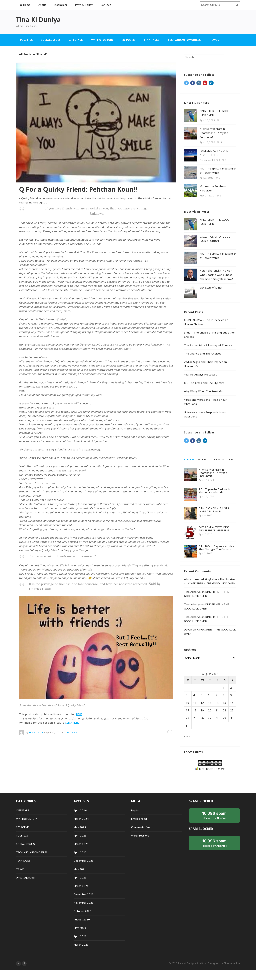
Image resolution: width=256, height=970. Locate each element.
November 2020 (84, 902)
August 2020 (82, 919)
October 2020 (82, 911)
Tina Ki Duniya (186, 963)
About (42, 5)
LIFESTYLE (76, 40)
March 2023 (81, 844)
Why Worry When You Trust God (204, 391)
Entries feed (139, 819)
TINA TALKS (151, 40)
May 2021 (80, 869)
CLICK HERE (72, 722)
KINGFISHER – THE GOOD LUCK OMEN (211, 583)
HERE (79, 714)
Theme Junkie (231, 963)
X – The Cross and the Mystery (204, 383)
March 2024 (81, 819)
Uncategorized (25, 877)
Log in (135, 810)
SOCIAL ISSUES (51, 40)
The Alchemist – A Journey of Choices (208, 345)
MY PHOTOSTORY (102, 40)
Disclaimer (60, 5)
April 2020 (80, 936)
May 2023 (80, 827)
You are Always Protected (200, 374)
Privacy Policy (84, 5)
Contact (106, 5)
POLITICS (26, 40)
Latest (202, 459)
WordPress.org (140, 835)
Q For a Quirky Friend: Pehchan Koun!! (78, 189)
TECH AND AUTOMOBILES (184, 40)
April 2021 (80, 877)
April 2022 (80, 852)
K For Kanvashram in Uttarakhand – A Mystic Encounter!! (214, 133)
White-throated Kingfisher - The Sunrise (209, 579)
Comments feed (141, 827)
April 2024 (80, 810)
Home (26, 5)
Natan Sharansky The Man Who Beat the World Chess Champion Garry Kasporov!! (216, 275)
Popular (189, 459)
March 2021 (81, 886)
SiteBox (201, 963)
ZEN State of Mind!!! (211, 287)
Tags (230, 459)
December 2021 (84, 860)
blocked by (214, 815)
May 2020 (80, 928)
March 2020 (81, 944)
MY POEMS (128, 40)
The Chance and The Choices (202, 353)
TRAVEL (214, 40)
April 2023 (80, 835)
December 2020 (84, 894)
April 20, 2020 (53, 732)
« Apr (187, 736)
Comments (217, 459)
